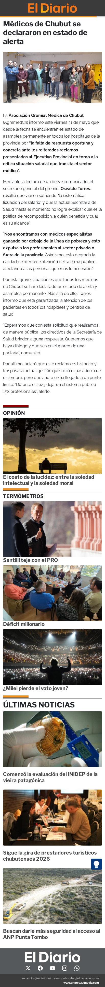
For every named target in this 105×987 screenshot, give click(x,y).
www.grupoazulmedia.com (81, 982)
